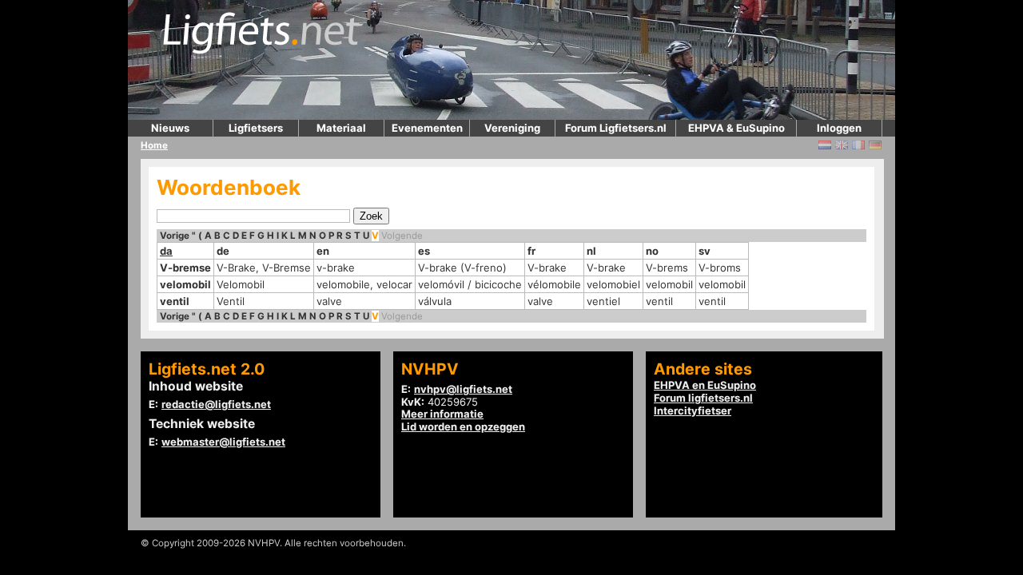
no (652, 250)
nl (591, 250)
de (223, 250)
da (166, 250)
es (424, 250)
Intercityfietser (692, 410)
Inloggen (839, 127)
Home (154, 145)
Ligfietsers (256, 127)
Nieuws (170, 127)
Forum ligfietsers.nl (703, 397)
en (322, 250)
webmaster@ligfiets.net (223, 441)
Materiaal (341, 127)
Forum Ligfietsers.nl (616, 127)
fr (531, 250)
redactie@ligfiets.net (216, 404)
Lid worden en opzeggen (463, 426)
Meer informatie (442, 413)
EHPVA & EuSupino (736, 127)
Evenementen (427, 127)
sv (705, 250)
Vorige (174, 235)
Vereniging (512, 127)
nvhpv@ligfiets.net (463, 389)
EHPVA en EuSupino (705, 385)
